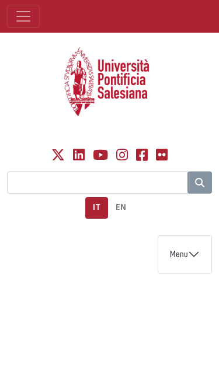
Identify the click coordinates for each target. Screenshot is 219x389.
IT (96, 207)
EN (121, 207)
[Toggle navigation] (23, 16)
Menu (179, 254)
